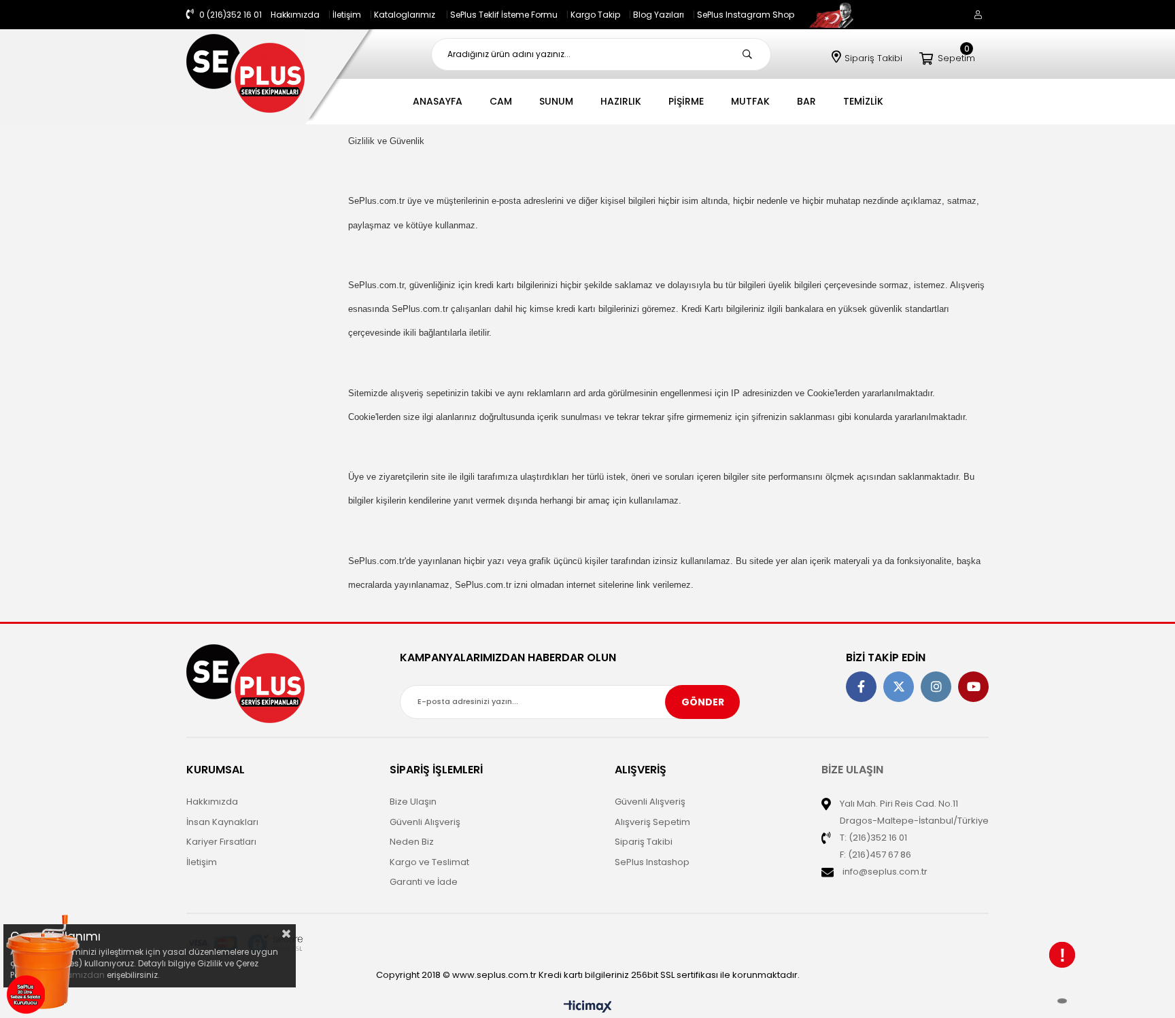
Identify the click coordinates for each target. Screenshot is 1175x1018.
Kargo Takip (595, 14)
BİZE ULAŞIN (852, 769)
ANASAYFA (437, 101)
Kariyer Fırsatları (221, 841)
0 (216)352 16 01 (229, 14)
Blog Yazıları (658, 14)
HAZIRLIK (620, 101)
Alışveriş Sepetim (652, 821)
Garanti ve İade (424, 881)
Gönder (702, 702)
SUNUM (556, 101)
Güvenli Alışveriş (425, 821)
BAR (806, 101)
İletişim (347, 14)
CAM (501, 101)
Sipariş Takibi (873, 58)
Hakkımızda (295, 14)
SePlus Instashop (652, 862)
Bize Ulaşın (413, 801)
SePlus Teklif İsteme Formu (504, 14)
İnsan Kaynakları (222, 821)
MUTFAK (750, 101)
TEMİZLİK (863, 101)
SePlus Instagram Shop (745, 14)
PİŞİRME (686, 101)
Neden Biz (412, 841)
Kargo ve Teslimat (429, 862)
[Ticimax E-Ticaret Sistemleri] (588, 1007)
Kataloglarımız (404, 14)
